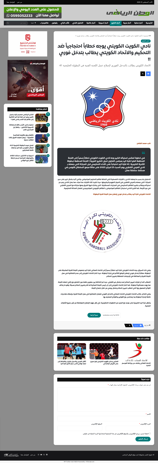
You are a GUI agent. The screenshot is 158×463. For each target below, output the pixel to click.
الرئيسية (149, 23)
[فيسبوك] (148, 73)
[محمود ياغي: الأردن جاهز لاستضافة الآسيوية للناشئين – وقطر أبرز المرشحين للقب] (41, 128)
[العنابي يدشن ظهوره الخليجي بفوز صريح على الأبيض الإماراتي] (104, 351)
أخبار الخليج (115, 23)
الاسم (148, 414)
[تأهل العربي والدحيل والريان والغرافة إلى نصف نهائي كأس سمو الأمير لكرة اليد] (71, 351)
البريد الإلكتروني (145, 424)
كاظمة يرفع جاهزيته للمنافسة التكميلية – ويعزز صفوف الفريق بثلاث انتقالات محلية (21, 137)
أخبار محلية (138, 23)
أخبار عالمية (91, 23)
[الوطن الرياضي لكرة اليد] (130, 12)
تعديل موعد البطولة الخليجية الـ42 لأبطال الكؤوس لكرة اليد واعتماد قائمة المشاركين (22, 148)
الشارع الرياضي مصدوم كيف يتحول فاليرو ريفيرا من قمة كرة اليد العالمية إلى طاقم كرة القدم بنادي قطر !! (21, 117)
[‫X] (142, 73)
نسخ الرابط (94, 315)
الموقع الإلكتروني (96, 424)
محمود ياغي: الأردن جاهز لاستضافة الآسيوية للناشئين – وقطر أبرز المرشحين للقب (21, 127)
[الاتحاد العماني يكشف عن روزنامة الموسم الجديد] (136, 352)
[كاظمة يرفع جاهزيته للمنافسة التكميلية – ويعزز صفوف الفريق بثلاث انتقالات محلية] (41, 138)
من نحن (19, 2)
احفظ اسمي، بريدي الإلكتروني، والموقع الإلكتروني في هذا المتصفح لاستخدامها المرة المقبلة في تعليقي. (116, 434)
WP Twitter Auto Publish (71, 461)
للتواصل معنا (11, 2)
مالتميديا (44, 23)
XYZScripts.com (90, 461)
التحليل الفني (77, 23)
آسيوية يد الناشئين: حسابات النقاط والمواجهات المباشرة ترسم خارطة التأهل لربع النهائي (22, 158)
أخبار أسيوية (103, 23)
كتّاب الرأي (65, 23)
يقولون (54, 23)
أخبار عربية (127, 23)
